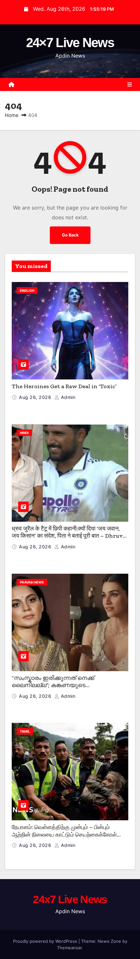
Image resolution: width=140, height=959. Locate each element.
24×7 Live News (70, 42)
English (27, 290)
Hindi (24, 433)
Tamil (25, 731)
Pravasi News (32, 582)
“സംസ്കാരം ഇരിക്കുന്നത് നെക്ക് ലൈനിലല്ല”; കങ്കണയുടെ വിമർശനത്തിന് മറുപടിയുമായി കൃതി (62, 685)
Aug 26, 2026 (36, 397)
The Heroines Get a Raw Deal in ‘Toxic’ (64, 386)
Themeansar (69, 947)
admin (67, 397)
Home (12, 115)
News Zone (109, 941)
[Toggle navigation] (129, 84)
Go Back (70, 235)
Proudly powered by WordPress (45, 941)
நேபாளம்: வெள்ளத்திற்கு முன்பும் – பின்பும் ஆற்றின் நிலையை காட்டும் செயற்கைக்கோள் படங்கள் (64, 834)
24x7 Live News (70, 899)
